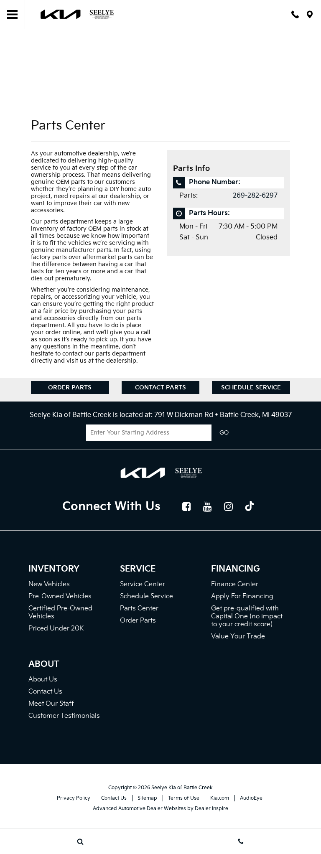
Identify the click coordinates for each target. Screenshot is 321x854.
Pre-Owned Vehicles (60, 596)
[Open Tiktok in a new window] (249, 507)
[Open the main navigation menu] (12, 14)
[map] (310, 14)
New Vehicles (49, 584)
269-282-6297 (255, 196)
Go (224, 433)
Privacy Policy (73, 798)
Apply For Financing (242, 596)
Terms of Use (183, 798)
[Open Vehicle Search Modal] (80, 841)
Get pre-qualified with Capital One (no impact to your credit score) (247, 616)
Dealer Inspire (211, 809)
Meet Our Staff (51, 704)
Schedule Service (251, 387)
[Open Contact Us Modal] (240, 841)
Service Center (142, 584)
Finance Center (234, 584)
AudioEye (251, 798)
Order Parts (70, 387)
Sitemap (147, 798)
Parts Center (139, 609)
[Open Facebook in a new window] (186, 506)
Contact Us (45, 692)
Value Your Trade (238, 636)
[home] (76, 14)
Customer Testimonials (64, 716)
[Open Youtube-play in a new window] (207, 506)
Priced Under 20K (56, 629)
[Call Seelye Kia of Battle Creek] (295, 14)
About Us (42, 680)
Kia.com (219, 798)
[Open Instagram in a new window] (228, 506)
